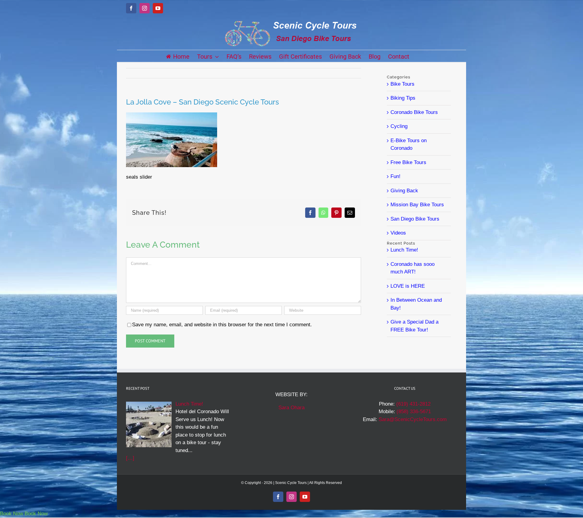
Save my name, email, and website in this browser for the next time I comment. (222, 325)
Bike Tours (402, 84)
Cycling (398, 126)
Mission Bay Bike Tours (417, 205)
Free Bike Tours (408, 162)
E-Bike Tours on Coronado (408, 144)
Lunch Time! (404, 250)
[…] (130, 458)
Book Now (11, 513)
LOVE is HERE (407, 286)
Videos (398, 233)
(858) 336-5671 (414, 411)
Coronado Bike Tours (414, 112)
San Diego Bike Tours (414, 219)
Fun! (395, 176)
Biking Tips (402, 98)
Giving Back (404, 191)
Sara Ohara (291, 407)
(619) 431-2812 (413, 404)
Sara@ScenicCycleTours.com (413, 419)
